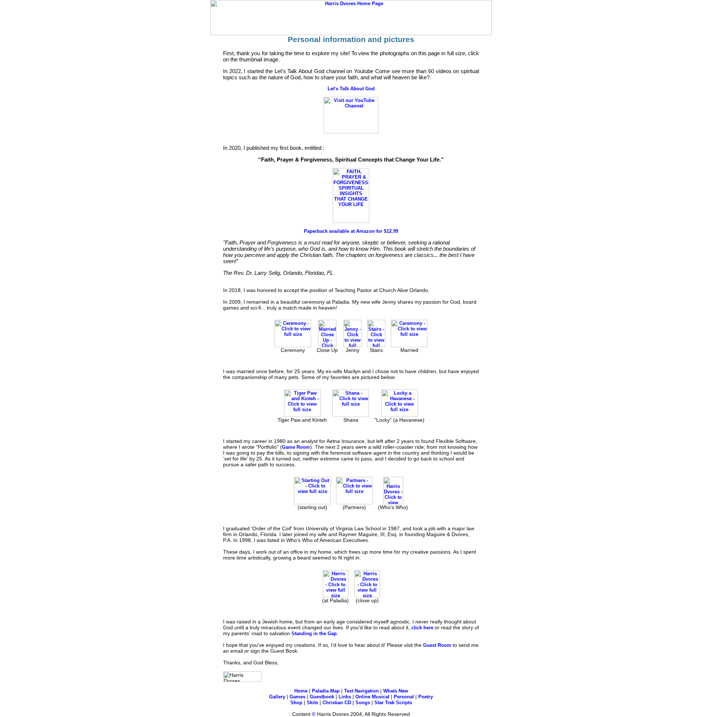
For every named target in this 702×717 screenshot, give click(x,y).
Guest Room (437, 645)
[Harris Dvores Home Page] (351, 33)
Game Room (296, 447)
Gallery (277, 696)
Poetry (425, 696)
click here (422, 627)
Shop (296, 702)
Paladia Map (326, 691)
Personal (404, 696)
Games (297, 696)
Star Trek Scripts (393, 702)
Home (300, 691)
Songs (362, 702)
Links (345, 696)
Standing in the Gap (314, 633)
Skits (312, 702)
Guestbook (322, 696)
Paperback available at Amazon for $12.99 (351, 231)
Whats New (395, 691)
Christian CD (336, 702)
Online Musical (372, 696)
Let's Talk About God (351, 88)
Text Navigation (361, 691)
